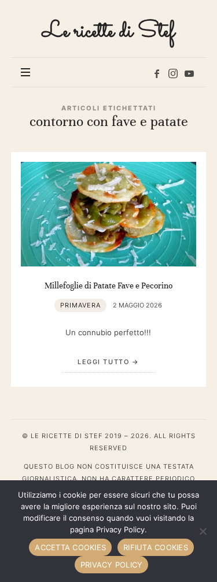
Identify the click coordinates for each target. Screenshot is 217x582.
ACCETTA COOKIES (70, 547)
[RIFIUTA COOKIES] (202, 531)
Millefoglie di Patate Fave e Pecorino (108, 285)
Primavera (80, 305)
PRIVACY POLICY (111, 564)
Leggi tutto (103, 362)
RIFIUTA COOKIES (155, 547)
